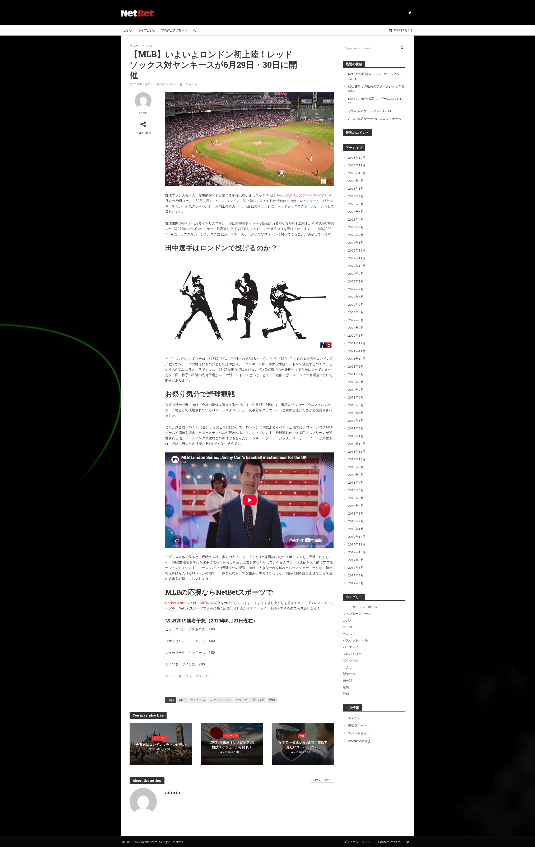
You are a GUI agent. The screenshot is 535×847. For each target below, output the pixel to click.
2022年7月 (356, 289)
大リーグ (241, 700)
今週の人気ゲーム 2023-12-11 (369, 111)
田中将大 (258, 700)
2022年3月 (356, 320)
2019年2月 (356, 428)
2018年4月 (356, 505)
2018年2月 (356, 521)
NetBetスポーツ (177, 602)
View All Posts (322, 780)
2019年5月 (356, 405)
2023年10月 (357, 173)
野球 (150, 46)
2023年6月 (356, 204)
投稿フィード (357, 725)
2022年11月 (357, 258)
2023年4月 (356, 219)
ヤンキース (198, 700)
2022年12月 (357, 250)
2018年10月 (357, 459)
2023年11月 (357, 165)
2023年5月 (356, 212)
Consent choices (389, 842)
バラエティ (137, 46)
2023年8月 (356, 188)
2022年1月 (356, 335)
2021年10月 (357, 358)
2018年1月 (356, 529)
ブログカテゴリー (173, 30)
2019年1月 (356, 436)
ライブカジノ (147, 30)
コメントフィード (360, 733)
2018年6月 (356, 490)
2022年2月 (356, 328)
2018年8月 (356, 475)
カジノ (128, 30)
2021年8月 (356, 374)
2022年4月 (356, 312)
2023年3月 (356, 227)
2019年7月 (356, 389)
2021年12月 (357, 343)
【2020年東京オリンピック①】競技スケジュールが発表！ (232, 744)
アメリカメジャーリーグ (303, 195)
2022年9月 (356, 273)
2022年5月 (356, 304)
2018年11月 (357, 451)
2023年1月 (356, 242)
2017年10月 (357, 552)
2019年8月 (356, 382)
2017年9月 (356, 560)
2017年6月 (356, 583)
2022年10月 (357, 266)
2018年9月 (356, 467)
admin (143, 113)
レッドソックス (220, 700)
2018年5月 (356, 498)
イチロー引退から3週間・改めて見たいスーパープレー (303, 744)
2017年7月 (356, 575)
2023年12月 (357, 157)
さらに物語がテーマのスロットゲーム (374, 118)
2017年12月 (357, 536)
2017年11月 (357, 544)
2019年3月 (356, 420)
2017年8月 (356, 567)
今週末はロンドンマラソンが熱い (161, 744)
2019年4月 (356, 413)
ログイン (354, 717)
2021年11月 (357, 351)
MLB (203, 602)
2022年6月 (356, 297)
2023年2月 (356, 235)
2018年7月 (356, 482)
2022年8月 (356, 281)
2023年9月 (356, 181)
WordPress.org (359, 741)
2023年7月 (356, 196)
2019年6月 (356, 397)
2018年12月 (357, 444)
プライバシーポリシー (358, 842)
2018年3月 (356, 513)
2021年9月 (356, 366)
